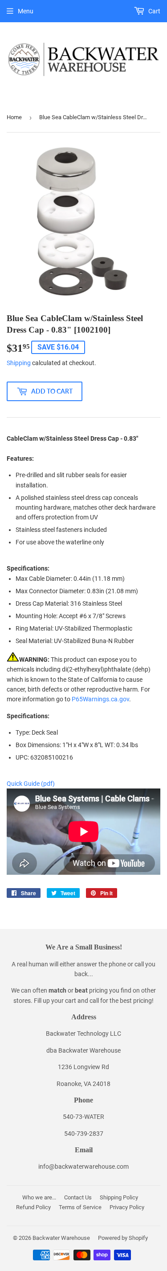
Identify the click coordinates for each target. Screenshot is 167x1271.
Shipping (19, 362)
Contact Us (78, 1197)
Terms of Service (80, 1207)
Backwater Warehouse (61, 1238)
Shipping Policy (119, 1197)
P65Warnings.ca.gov (100, 699)
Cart (153, 11)
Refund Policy (33, 1207)
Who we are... (39, 1197)
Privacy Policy (127, 1207)
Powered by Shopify (123, 1238)
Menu (25, 11)
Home (14, 117)
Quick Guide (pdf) (31, 783)
